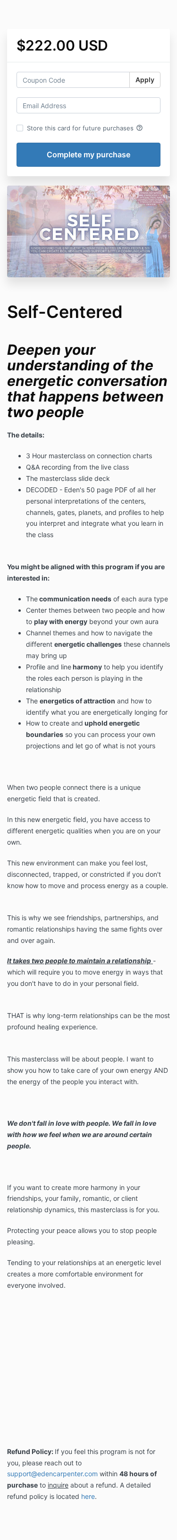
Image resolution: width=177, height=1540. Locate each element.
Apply (144, 80)
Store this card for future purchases (85, 128)
